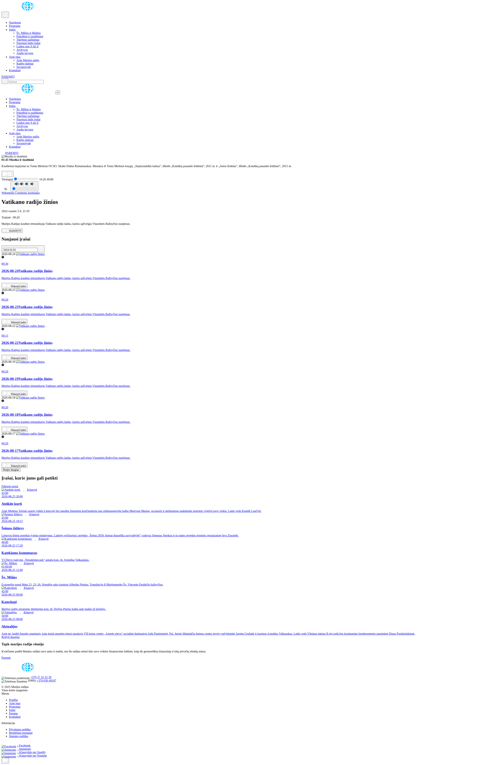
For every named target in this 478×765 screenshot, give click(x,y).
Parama (13, 713)
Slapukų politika (18, 736)
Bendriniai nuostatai (20, 732)
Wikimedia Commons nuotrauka (20, 192)
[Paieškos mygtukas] (4, 81)
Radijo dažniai (24, 63)
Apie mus (15, 56)
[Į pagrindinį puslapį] (28, 92)
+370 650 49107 (46, 680)
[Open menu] (5, 15)
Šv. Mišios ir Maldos (28, 33)
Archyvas (22, 49)
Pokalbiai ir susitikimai (29, 36)
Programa (14, 25)
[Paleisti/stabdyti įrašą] (7, 174)
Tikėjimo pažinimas (27, 39)
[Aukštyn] (5, 760)
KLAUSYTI (15, 230)
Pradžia (13, 700)
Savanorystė (23, 67)
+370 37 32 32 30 (40, 677)
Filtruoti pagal (10, 486)
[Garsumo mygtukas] (24, 186)
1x (5, 189)
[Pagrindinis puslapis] (28, 9)
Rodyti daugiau (11, 469)
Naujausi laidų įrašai (28, 43)
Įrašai (12, 29)
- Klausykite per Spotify (31, 752)
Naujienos (15, 22)
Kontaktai (15, 70)
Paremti (5, 657)
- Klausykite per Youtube (32, 755)
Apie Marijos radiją (27, 60)
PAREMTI (8, 76)
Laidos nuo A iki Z (27, 46)
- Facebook (23, 745)
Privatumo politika (20, 729)
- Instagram (24, 748)
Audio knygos (24, 53)
